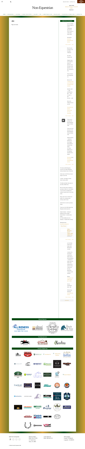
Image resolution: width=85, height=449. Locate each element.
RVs (40, 14)
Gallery (36, 14)
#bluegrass (69, 157)
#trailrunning (69, 110)
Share (72, 44)
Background (11, 14)
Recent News (66, 1)
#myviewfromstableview (64, 224)
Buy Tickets (63, 226)
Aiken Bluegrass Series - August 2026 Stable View (70, 232)
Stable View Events (27, 14)
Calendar (18, 14)
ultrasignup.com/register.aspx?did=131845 (70, 279)
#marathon (69, 113)
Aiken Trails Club (47, 14)
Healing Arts (57, 14)
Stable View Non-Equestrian (14, 445)
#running (68, 111)
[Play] (63, 120)
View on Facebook (68, 44)
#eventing (69, 39)
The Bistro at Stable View (68, 14)
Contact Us (72, 1)
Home (4, 14)
